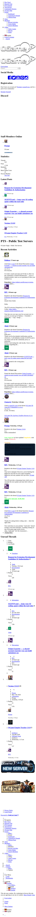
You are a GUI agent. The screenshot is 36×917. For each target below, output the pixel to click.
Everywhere (4, 66)
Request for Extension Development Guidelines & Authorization (17, 189)
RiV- (5, 193)
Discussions (15, 645)
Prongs (7, 146)
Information (15, 600)
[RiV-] (6, 288)
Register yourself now (23, 87)
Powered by (10, 815)
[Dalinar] (6, 256)
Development (16, 567)
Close (33, 895)
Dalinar (7, 260)
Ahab (5, 205)
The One (7, 175)
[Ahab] (6, 322)
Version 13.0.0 (9, 223)
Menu (10, 833)
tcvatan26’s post (13, 405)
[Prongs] (6, 422)
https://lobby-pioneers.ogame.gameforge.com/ (13, 310)
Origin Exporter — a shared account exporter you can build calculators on (18, 212)
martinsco (14, 733)
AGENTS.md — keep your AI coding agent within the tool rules (18, 201)
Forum (6, 901)
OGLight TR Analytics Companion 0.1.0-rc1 (18, 406)
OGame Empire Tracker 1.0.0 (15, 233)
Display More (8, 532)
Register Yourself (6, 92)
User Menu (11, 885)
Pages (6, 903)
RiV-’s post (11, 264)
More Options (8, 906)
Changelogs (15, 696)
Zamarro (7, 402)
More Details (27, 895)
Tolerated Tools (16, 736)
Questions (15, 553)
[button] (18, 17)
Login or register (9, 37)
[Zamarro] (6, 398)
